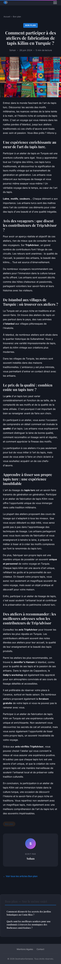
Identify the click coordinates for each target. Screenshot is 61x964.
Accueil (7, 16)
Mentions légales (25, 949)
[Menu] (55, 2)
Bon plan (17, 16)
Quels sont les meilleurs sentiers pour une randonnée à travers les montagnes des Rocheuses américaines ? (29, 924)
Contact (40, 949)
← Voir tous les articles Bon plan (20, 876)
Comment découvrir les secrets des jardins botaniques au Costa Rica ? (29, 913)
